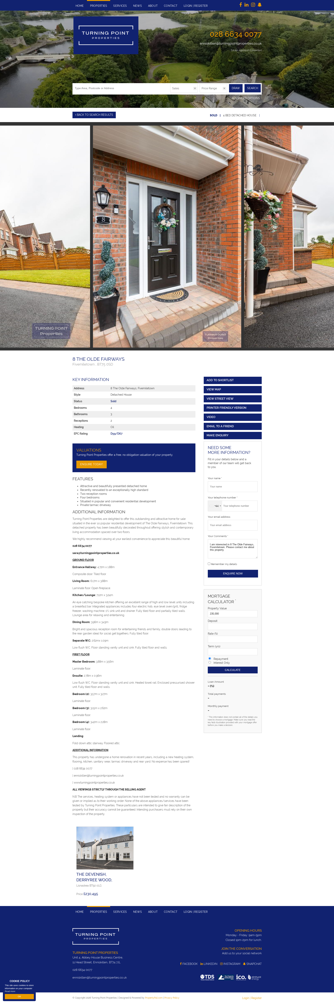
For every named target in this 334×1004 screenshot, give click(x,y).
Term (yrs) (214, 646)
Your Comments (218, 536)
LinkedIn (210, 964)
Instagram (231, 964)
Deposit (212, 620)
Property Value (217, 608)
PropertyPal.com (154, 997)
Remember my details (224, 564)
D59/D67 (117, 433)
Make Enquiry (217, 435)
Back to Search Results (94, 114)
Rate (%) (213, 633)
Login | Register (252, 998)
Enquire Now (233, 573)
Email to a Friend (220, 426)
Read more (10, 991)
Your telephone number (223, 497)
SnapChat (254, 964)
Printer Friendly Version (226, 408)
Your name (215, 478)
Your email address (219, 516)
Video (211, 417)
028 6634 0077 (236, 34)
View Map (214, 389)
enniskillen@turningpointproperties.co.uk (231, 43)
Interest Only (222, 662)
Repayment (221, 658)
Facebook (190, 964)
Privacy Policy (171, 997)
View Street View (220, 398)
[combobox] (215, 506)
